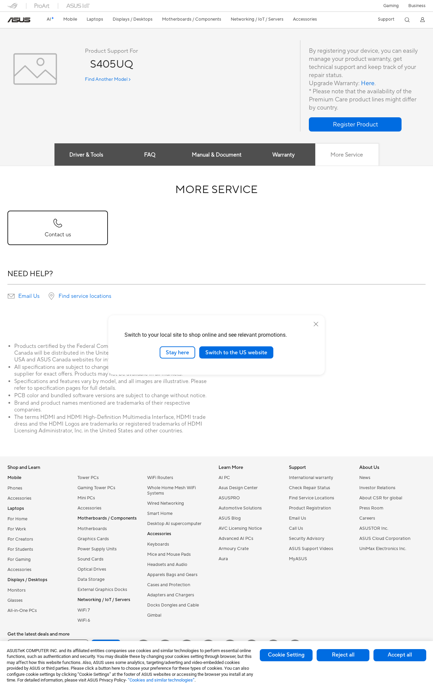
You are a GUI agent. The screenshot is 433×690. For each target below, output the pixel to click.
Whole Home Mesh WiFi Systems (171, 490)
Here (367, 83)
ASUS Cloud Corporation (384, 538)
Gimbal (154, 615)
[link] (18, 20)
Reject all (343, 654)
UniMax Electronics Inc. (382, 548)
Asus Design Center (238, 488)
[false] (355, 124)
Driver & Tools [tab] (86, 154)
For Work (16, 529)
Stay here (177, 352)
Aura (223, 559)
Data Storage (91, 579)
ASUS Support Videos (311, 548)
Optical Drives (91, 569)
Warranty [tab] (283, 154)
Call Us (296, 528)
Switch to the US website (236, 352)
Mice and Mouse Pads (169, 554)
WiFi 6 (83, 620)
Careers (367, 518)
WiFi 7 (83, 610)
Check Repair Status (309, 488)
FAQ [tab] (149, 154)
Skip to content (11, 20)
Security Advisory (306, 538)
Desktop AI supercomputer (174, 523)
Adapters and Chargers (170, 595)
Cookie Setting (286, 654)
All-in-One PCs (22, 610)
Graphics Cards (93, 539)
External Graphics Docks (102, 589)
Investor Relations (377, 488)
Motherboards (92, 528)
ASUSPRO (229, 498)
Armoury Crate (234, 548)
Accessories (19, 498)
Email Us (29, 296)
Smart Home (160, 513)
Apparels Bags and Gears (172, 574)
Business (417, 5)
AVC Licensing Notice (240, 528)
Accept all (400, 654)
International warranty (311, 477)
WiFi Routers (160, 477)
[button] (391, 5)
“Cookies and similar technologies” (161, 680)
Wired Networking (165, 503)
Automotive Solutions (240, 508)
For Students (20, 549)
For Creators (20, 539)
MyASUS (298, 559)
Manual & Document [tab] (217, 154)
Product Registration (310, 508)
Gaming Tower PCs (96, 488)
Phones (14, 488)
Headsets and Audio (167, 564)
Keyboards (158, 544)
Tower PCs (88, 477)
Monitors (16, 590)
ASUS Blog (230, 518)
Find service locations (85, 296)
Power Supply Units (97, 549)
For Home (17, 519)
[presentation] (11, 296)
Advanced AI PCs (236, 538)
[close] (316, 324)
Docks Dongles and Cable (173, 605)
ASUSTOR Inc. (373, 528)
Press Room (371, 508)
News (364, 477)
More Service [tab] (347, 154)
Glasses (15, 600)
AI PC (224, 477)
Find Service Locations (311, 498)
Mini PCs (86, 498)
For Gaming (19, 559)
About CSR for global (380, 498)
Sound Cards (90, 559)
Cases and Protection (168, 585)
